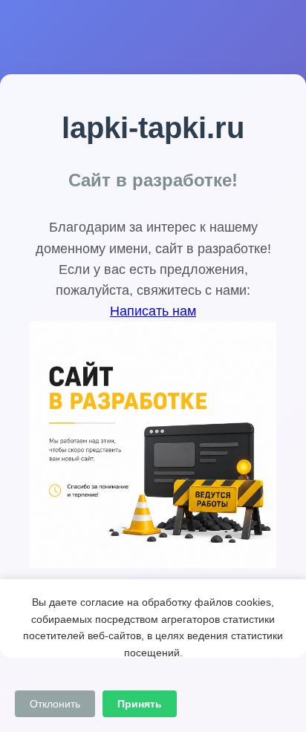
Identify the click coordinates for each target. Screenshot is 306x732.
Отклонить (55, 704)
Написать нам (153, 311)
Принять (139, 704)
